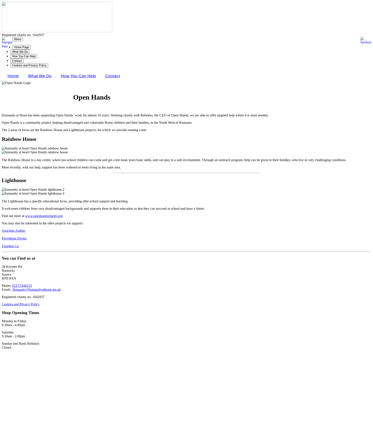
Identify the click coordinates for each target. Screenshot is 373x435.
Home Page (21, 47)
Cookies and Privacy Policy (29, 65)
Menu (17, 39)
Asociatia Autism (13, 230)
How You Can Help (23, 56)
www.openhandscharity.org (44, 216)
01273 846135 (22, 285)
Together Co (10, 246)
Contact (17, 60)
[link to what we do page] (54, 76)
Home (13, 76)
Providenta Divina (14, 238)
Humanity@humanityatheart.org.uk (37, 289)
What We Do (20, 51)
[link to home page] (57, 31)
